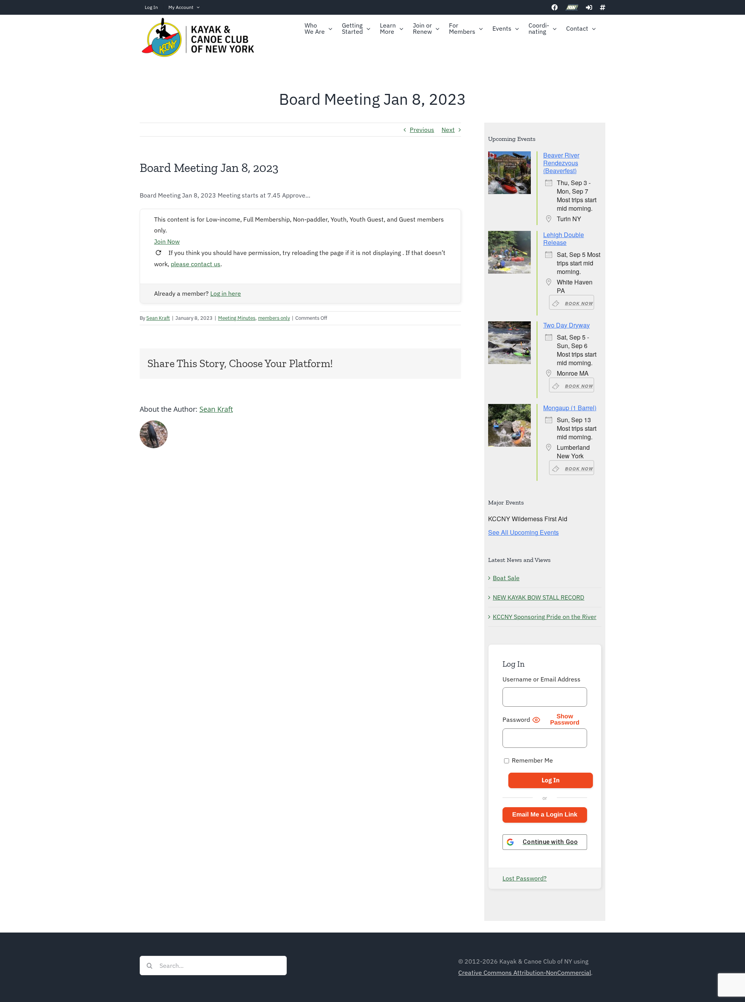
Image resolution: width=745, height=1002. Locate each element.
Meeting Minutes (236, 318)
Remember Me (531, 760)
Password (516, 719)
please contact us (195, 264)
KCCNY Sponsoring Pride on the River (544, 617)
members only (274, 318)
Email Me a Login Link (544, 814)
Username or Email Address (541, 679)
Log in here (225, 293)
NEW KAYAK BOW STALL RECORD (538, 597)
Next (448, 129)
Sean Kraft (158, 318)
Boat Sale (506, 578)
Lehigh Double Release (563, 238)
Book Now (579, 303)
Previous (422, 129)
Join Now (167, 241)
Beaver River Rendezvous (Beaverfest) (561, 163)
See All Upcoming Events (523, 532)
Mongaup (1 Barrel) (569, 407)
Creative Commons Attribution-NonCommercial (524, 972)
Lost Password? (524, 878)
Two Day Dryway (566, 325)
